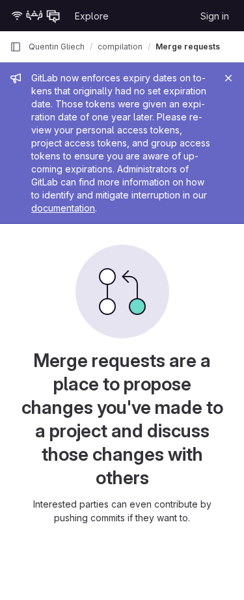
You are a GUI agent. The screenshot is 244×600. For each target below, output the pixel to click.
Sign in (214, 15)
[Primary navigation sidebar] (15, 46)
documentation (63, 207)
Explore (92, 15)
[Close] (228, 78)
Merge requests (188, 46)
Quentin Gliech (57, 46)
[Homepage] (35, 15)
